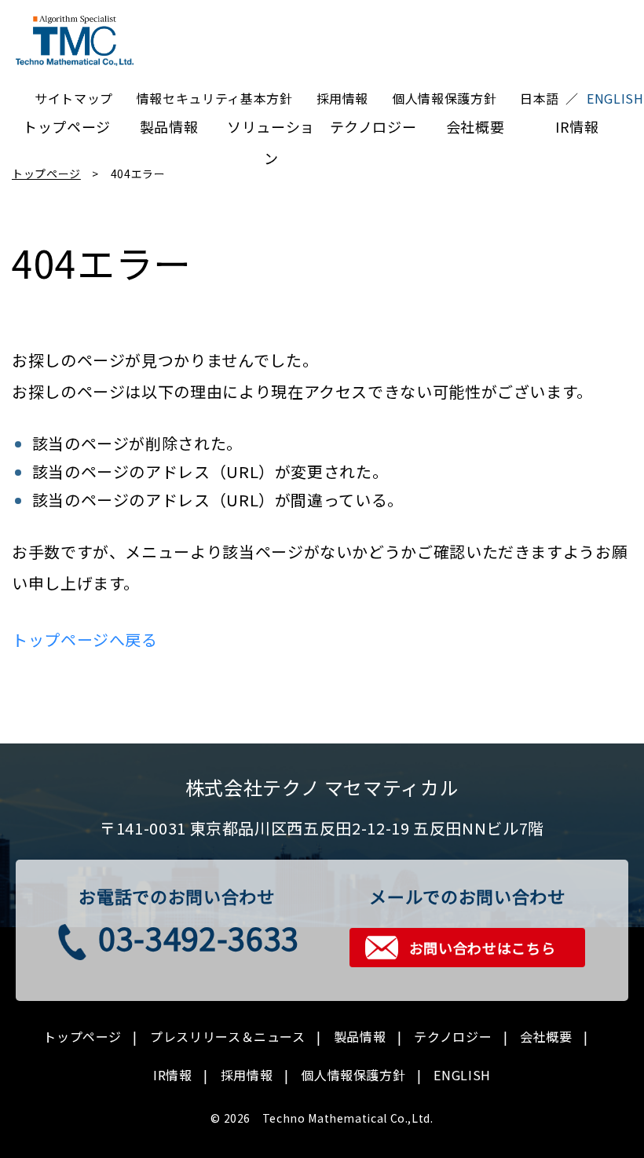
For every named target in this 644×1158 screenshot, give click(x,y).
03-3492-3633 (198, 937)
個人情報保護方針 (444, 98)
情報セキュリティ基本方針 (215, 98)
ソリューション (271, 129)
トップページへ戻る (85, 639)
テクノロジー (373, 126)
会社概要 (475, 126)
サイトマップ (74, 98)
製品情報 (169, 126)
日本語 (539, 98)
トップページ (67, 126)
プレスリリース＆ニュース (228, 1036)
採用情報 (343, 98)
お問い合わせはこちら (482, 947)
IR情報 (577, 126)
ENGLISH (462, 1074)
